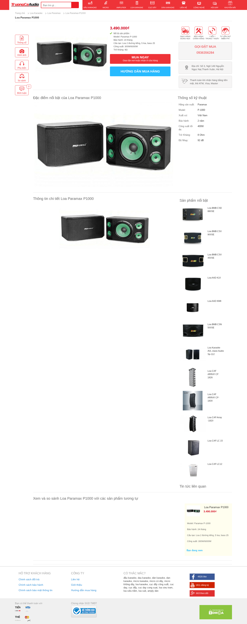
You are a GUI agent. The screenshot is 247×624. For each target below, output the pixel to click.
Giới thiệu (76, 584)
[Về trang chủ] (25, 5)
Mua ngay (140, 58)
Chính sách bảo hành (31, 584)
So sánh (22, 80)
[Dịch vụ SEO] (215, 618)
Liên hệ (75, 579)
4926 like (202, 576)
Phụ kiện (22, 68)
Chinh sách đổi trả (29, 579)
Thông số (21, 42)
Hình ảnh (21, 55)
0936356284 (205, 52)
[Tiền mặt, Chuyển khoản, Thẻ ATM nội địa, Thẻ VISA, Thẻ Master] (23, 613)
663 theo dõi (202, 593)
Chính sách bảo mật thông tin (35, 590)
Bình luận (22, 90)
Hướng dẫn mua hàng (140, 71)
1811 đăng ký (202, 585)
